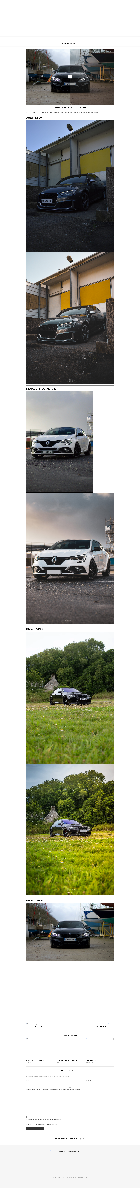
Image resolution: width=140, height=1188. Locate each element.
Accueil (35, 39)
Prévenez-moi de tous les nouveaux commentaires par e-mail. (43, 1119)
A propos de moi (82, 39)
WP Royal (84, 1177)
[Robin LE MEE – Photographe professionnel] (70, 18)
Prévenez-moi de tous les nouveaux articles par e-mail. (41, 1124)
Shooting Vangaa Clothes (35, 1060)
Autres (71, 39)
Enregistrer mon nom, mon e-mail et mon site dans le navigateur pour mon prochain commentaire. (53, 1089)
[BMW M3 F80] (29, 1026)
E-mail (58, 1080)
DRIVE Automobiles (59, 39)
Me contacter (96, 39)
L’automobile (45, 39)
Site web (88, 1080)
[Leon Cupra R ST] (111, 1026)
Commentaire (30, 1093)
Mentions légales (68, 44)
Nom (28, 1080)
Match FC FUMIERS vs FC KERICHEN (67, 1060)
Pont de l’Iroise (91, 1060)
